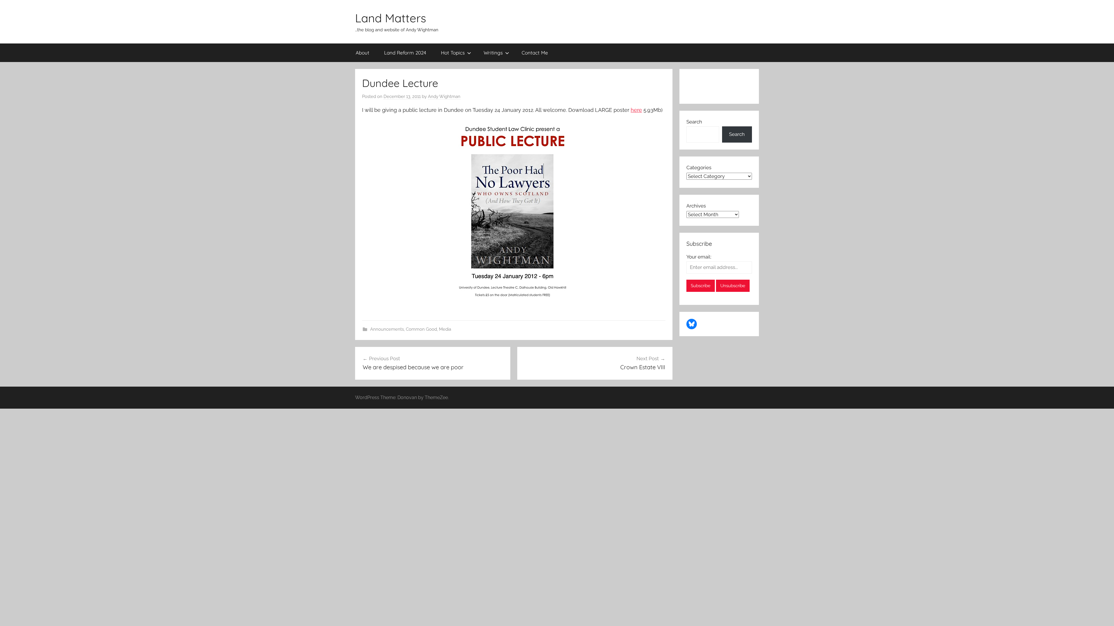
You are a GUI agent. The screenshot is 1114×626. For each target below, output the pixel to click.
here (636, 110)
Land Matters (390, 18)
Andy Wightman (444, 96)
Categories (698, 167)
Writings (493, 53)
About (362, 53)
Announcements (387, 329)
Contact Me (535, 53)
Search (694, 122)
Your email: (698, 257)
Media (445, 329)
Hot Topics (453, 53)
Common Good (421, 329)
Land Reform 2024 (405, 53)
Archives (696, 206)
